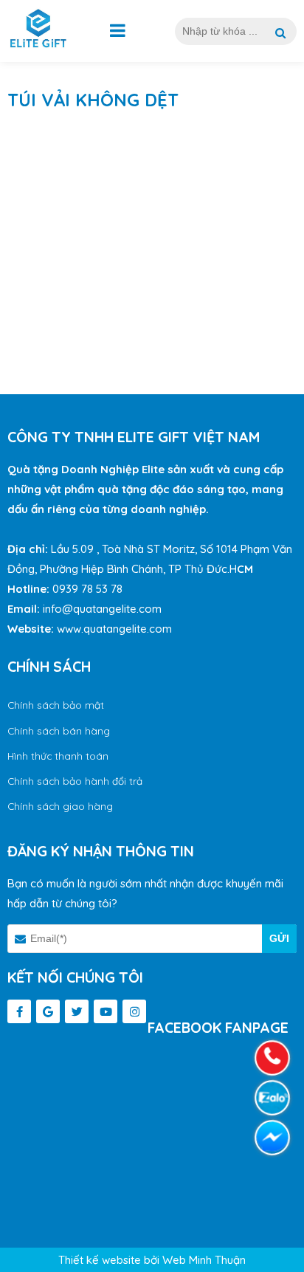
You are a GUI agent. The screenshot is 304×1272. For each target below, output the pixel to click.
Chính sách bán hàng (58, 730)
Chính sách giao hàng (60, 806)
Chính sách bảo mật (55, 704)
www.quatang (91, 629)
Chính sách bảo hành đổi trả (74, 780)
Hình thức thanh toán (57, 755)
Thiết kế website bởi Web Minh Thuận (152, 1260)
